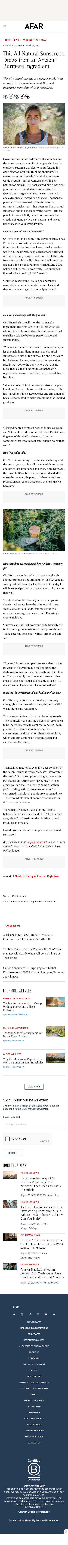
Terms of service (34, 1437)
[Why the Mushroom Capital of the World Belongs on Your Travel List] (55, 1058)
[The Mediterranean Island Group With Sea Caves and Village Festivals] (55, 1002)
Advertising (34, 1406)
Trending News (30, 1173)
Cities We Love (12, 1054)
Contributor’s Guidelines (34, 1388)
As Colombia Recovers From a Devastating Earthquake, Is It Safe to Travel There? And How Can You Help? (42, 1212)
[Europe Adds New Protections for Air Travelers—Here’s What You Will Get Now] (10, 1237)
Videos (34, 1394)
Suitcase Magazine (34, 1431)
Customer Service (34, 1418)
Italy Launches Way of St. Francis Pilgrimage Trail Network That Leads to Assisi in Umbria (41, 1184)
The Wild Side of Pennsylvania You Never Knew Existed (23, 1034)
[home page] (34, 26)
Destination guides (34, 1340)
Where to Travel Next (17, 998)
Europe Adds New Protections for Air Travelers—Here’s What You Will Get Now (42, 1244)
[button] (34, 1511)
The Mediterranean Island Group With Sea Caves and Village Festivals (22, 1007)
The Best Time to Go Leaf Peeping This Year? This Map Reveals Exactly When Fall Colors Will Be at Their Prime (32, 953)
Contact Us (34, 1443)
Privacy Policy (34, 1424)
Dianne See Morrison (30, 1257)
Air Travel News (30, 1235)
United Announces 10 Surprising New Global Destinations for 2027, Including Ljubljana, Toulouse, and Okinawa (33, 972)
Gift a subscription (34, 1364)
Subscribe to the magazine (34, 1346)
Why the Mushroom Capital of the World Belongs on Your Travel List (23, 1060)
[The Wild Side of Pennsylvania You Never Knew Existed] (55, 1031)
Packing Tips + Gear (35, 40)
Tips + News (12, 40)
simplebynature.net (36, 842)
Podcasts (34, 1358)
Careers (34, 1370)
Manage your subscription (34, 1382)
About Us (34, 1352)
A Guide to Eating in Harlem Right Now (35, 876)
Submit (12, 1153)
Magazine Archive (34, 1400)
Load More (34, 1086)
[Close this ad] (66, 1531)
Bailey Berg (53, 1195)
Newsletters (34, 1376)
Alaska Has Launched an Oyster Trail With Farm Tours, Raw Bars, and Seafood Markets (42, 1273)
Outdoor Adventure (16, 1028)
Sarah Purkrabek (15, 896)
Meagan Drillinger (29, 1228)
